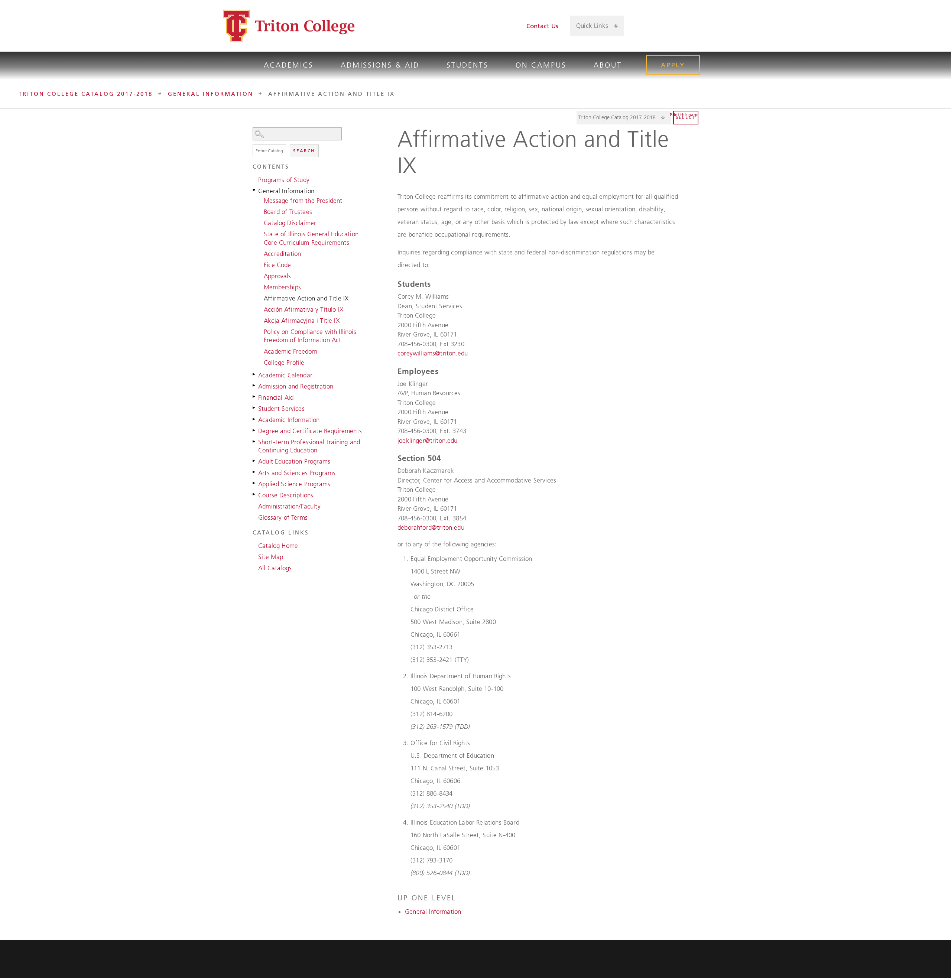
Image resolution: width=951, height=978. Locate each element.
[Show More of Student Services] (254, 408)
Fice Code (277, 265)
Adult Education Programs (294, 461)
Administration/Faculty (289, 506)
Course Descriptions (285, 495)
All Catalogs (275, 568)
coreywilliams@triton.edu (432, 353)
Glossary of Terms (283, 517)
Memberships (282, 287)
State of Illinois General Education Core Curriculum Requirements (311, 238)
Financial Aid (275, 397)
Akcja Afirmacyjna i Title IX (302, 320)
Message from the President (303, 200)
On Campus (541, 65)
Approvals (277, 276)
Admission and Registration (295, 386)
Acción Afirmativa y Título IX (303, 309)
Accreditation (282, 253)
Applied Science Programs (294, 484)
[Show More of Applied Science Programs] (254, 483)
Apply (673, 65)
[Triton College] (288, 26)
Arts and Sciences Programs (296, 473)
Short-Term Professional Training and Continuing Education (309, 446)
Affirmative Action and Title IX (306, 298)
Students (468, 65)
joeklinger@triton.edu (427, 440)
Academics (289, 65)
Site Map (270, 557)
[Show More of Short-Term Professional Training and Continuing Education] (254, 441)
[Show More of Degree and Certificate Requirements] (254, 430)
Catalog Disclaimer (290, 223)
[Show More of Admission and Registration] (254, 385)
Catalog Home (278, 545)
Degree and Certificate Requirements (310, 431)
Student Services (281, 408)
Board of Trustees (288, 211)
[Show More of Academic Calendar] (254, 374)
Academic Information (288, 419)
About (608, 65)
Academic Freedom (290, 351)
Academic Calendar (285, 375)
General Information (210, 93)
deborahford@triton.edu (430, 527)
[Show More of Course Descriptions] (254, 494)
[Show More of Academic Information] (254, 419)
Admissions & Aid (380, 65)
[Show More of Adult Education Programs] (254, 460)
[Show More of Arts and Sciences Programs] (254, 472)
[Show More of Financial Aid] (254, 397)
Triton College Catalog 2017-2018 (86, 93)
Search (304, 150)
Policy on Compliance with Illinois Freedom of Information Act (310, 336)
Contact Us (542, 26)
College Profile (284, 362)
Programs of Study (283, 179)
